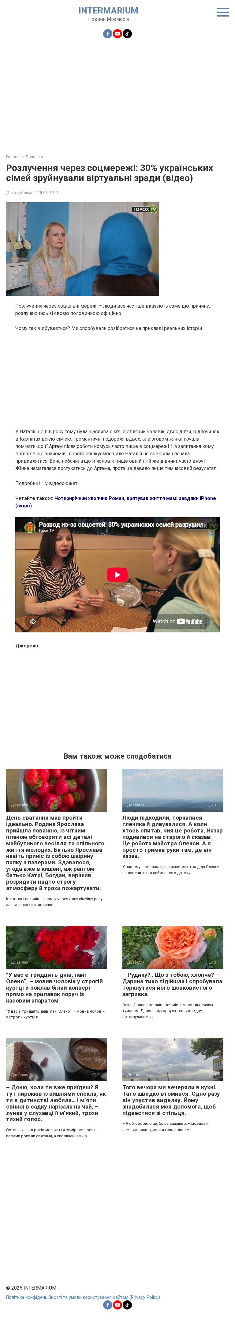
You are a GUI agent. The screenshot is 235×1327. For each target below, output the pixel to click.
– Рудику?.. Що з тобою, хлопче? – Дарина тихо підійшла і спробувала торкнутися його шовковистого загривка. (172, 984)
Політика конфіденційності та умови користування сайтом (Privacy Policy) (83, 1297)
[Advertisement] (117, 92)
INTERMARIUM (108, 11)
